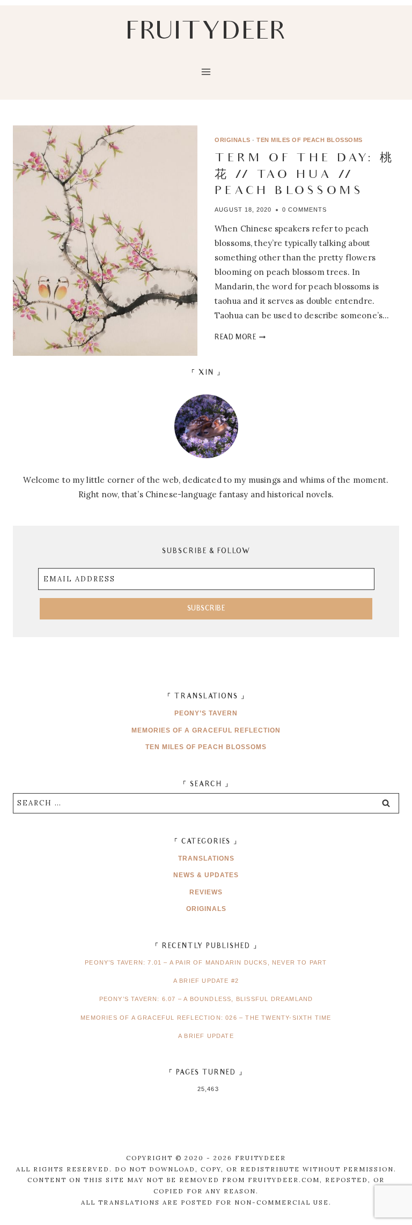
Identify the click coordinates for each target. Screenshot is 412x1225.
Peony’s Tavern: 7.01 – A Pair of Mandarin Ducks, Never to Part (206, 962)
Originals (233, 140)
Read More (240, 338)
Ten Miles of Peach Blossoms (309, 140)
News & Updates (206, 875)
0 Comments (304, 209)
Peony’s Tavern (206, 713)
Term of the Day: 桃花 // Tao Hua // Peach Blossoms (304, 175)
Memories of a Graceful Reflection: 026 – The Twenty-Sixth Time (205, 1017)
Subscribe (206, 609)
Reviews (206, 892)
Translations (206, 858)
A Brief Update (206, 1036)
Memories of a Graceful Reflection (206, 730)
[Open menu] (206, 79)
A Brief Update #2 (206, 980)
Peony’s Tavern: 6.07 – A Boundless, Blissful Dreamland (206, 999)
